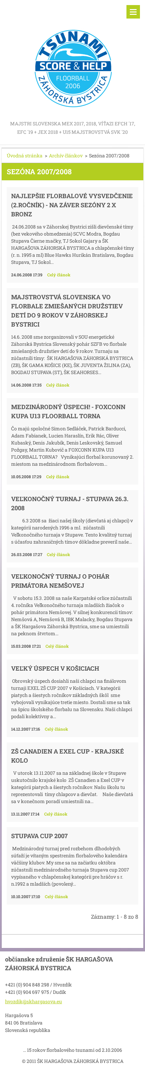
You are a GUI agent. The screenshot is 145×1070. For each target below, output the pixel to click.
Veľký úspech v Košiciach (55, 668)
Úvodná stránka (24, 155)
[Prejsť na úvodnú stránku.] (72, 59)
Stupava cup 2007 (39, 836)
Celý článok (58, 274)
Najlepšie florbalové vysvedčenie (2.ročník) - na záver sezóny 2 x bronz (72, 205)
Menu (133, 12)
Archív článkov (66, 155)
